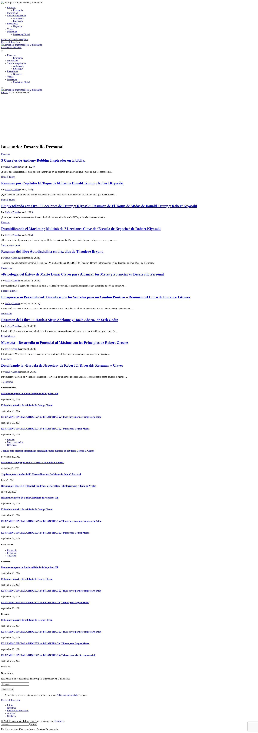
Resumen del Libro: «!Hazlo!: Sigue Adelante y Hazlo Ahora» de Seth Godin (59, 320)
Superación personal (16, 15)
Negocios (17, 26)
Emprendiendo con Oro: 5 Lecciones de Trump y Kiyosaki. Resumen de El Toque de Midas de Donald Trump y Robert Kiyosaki (99, 206)
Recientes (11, 445)
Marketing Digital (21, 34)
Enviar (33, 724)
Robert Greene (8, 336)
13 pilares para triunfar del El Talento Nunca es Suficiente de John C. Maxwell (41, 474)
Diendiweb (59, 721)
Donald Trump (8, 177)
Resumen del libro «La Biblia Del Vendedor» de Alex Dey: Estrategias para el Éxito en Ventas (48, 486)
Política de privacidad (67, 695)
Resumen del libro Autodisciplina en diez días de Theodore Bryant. (52, 251)
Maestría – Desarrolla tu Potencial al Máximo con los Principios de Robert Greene (64, 343)
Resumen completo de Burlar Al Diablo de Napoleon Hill (29, 393)
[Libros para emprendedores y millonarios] (21, 45)
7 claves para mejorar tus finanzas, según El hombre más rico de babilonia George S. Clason (47, 450)
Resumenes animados (11, 47)
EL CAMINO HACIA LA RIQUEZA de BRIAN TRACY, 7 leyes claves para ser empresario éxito (51, 417)
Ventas (10, 29)
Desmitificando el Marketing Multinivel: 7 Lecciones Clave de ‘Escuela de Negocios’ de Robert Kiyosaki (81, 229)
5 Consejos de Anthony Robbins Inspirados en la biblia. (43, 160)
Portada (4, 92)
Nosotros (11, 708)
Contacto (11, 716)
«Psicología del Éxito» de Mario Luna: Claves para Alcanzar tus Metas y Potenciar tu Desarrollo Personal (82, 274)
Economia (18, 10)
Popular (10, 439)
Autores (11, 713)
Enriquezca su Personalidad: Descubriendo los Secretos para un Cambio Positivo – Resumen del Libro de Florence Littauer (96, 297)
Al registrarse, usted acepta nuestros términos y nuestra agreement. (46, 695)
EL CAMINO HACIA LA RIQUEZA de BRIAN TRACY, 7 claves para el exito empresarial (48, 655)
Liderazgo (18, 21)
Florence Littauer (9, 291)
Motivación (12, 13)
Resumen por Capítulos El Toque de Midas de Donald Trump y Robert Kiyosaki (62, 183)
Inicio (10, 705)
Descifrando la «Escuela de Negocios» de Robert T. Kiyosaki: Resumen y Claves (62, 365)
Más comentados (15, 442)
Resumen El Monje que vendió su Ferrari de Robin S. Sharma (32, 462)
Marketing (12, 31)
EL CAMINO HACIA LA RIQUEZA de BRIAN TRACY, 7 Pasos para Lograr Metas (45, 428)
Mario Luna (6, 268)
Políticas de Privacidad (18, 710)
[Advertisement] (129, 120)
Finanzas (11, 7)
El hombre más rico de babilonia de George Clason (27, 405)
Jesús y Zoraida (12, 166)
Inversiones (12, 23)
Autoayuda (18, 18)
